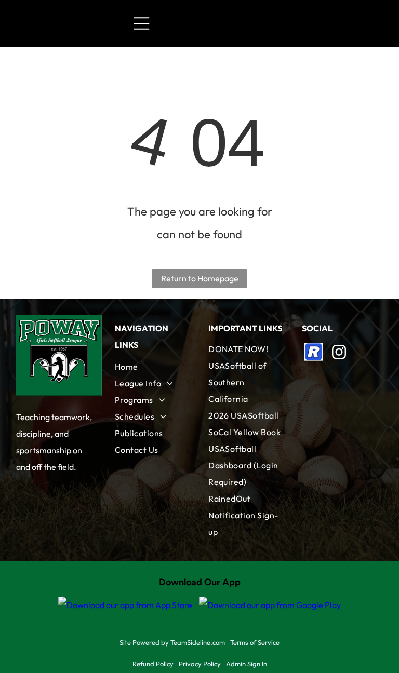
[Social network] (313, 353)
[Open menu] (141, 23)
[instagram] (338, 353)
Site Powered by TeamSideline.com (172, 642)
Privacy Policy (200, 663)
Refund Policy (153, 663)
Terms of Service (255, 642)
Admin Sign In (246, 663)
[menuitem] (153, 366)
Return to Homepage (199, 278)
